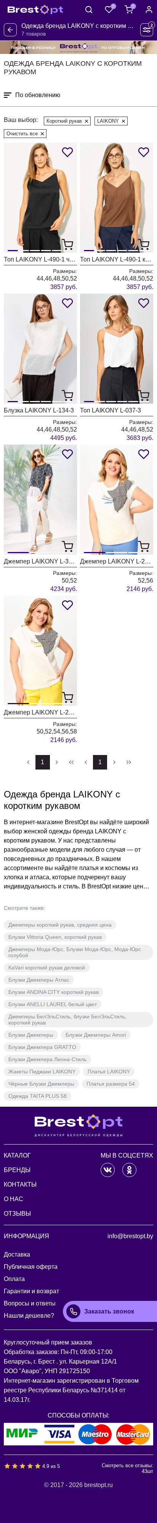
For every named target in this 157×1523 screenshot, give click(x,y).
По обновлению (37, 95)
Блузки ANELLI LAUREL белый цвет (52, 1004)
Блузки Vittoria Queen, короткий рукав (55, 937)
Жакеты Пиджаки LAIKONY (41, 1071)
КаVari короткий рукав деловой (46, 967)
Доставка (17, 1254)
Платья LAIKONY (109, 1071)
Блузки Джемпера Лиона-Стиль (47, 1059)
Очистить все (22, 133)
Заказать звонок (109, 1311)
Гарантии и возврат (31, 1291)
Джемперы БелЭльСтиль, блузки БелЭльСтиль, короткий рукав (67, 1019)
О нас (13, 1199)
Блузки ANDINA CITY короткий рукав (53, 992)
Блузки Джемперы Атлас (38, 980)
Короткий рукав (64, 121)
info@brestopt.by (130, 1236)
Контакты (20, 1184)
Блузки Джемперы (30, 1035)
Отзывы (17, 1213)
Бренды (17, 1170)
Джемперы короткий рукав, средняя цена (60, 925)
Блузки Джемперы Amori (96, 1035)
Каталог (17, 1155)
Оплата (14, 1279)
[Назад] (10, 29)
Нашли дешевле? (29, 1315)
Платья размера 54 (111, 1084)
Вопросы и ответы (30, 1303)
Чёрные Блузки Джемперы (41, 1084)
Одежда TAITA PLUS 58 (37, 1096)
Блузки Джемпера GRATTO (42, 1047)
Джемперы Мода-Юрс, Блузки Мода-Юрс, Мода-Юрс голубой (74, 952)
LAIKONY (108, 121)
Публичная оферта (31, 1266)
